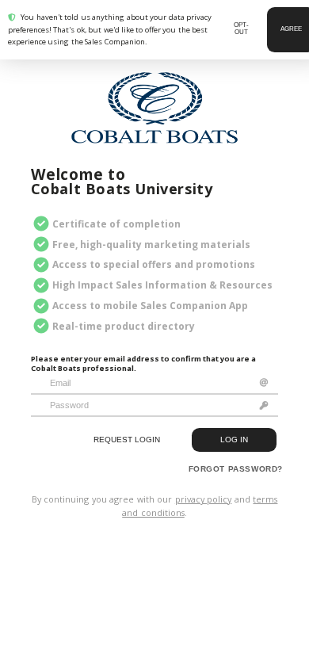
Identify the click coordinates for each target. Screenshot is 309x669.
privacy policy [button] (203, 499)
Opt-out (241, 28)
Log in (234, 439)
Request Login (126, 439)
